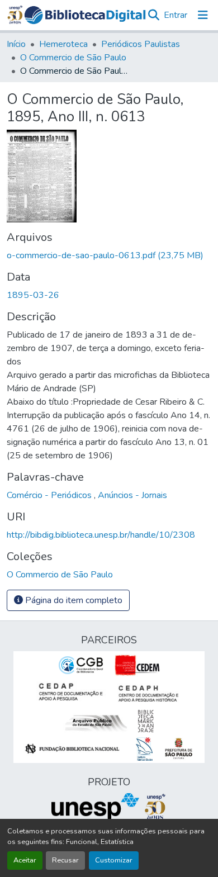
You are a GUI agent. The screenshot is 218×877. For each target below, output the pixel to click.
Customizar (113, 860)
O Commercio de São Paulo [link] (73, 57)
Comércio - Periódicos (50, 495)
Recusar (65, 860)
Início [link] (16, 44)
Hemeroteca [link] (63, 44)
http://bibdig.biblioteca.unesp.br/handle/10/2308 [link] (101, 535)
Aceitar (24, 860)
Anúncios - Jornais (132, 495)
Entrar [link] (175, 15)
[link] (109, 255)
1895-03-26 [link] (33, 295)
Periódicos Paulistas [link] (140, 44)
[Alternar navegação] (203, 15)
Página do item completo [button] (72, 600)
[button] (85, 15)
